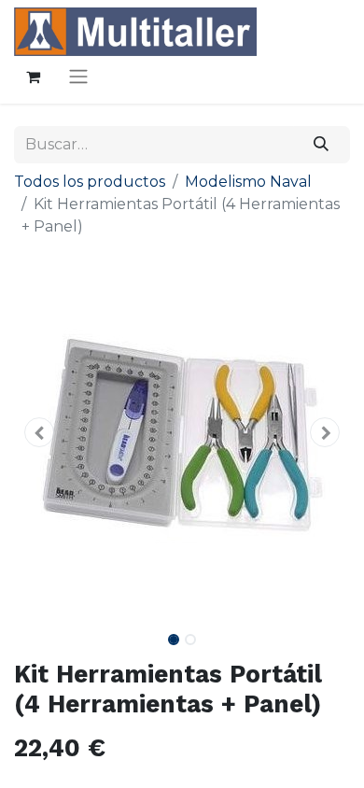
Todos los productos (89, 181)
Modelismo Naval (248, 181)
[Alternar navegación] (78, 76)
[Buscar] (321, 144)
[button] (39, 432)
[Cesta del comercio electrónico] (32, 76)
